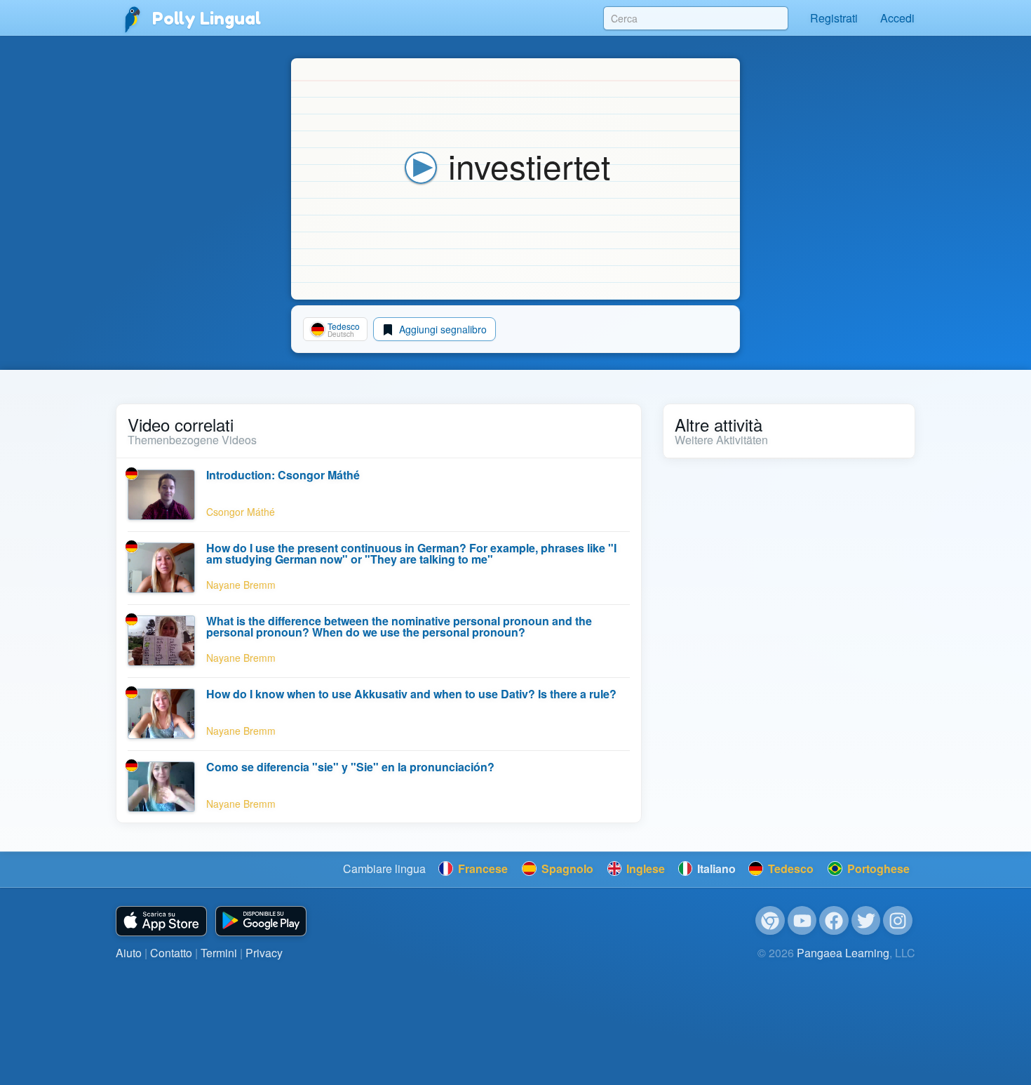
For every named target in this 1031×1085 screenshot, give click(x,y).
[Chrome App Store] (770, 921)
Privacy (264, 953)
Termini (219, 953)
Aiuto (129, 953)
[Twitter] (866, 921)
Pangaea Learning (843, 953)
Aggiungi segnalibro (441, 329)
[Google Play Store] (260, 921)
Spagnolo (566, 868)
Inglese (644, 868)
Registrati (834, 18)
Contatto (171, 953)
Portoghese (877, 868)
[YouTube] (802, 921)
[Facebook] (834, 921)
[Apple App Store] (161, 921)
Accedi (897, 18)
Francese (481, 868)
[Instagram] (897, 921)
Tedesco (789, 868)
